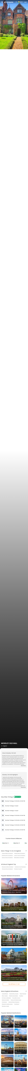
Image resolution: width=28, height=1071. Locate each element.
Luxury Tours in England (19, 855)
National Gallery (5, 1000)
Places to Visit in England (7, 866)
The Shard (16, 1004)
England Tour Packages (20, 866)
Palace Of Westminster (16, 1000)
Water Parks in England (19, 853)
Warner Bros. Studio (13, 993)
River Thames (23, 993)
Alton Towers (5, 995)
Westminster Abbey (13, 995)
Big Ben (21, 995)
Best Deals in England (19, 857)
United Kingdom (5, 1026)
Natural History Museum (14, 1002)
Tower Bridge (5, 993)
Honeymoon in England (7, 855)
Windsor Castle (5, 1006)
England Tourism (18, 869)
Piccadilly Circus (16, 997)
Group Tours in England (7, 857)
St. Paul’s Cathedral (6, 997)
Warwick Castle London (7, 1004)
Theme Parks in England (7, 853)
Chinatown (4, 1002)
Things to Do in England (7, 869)
